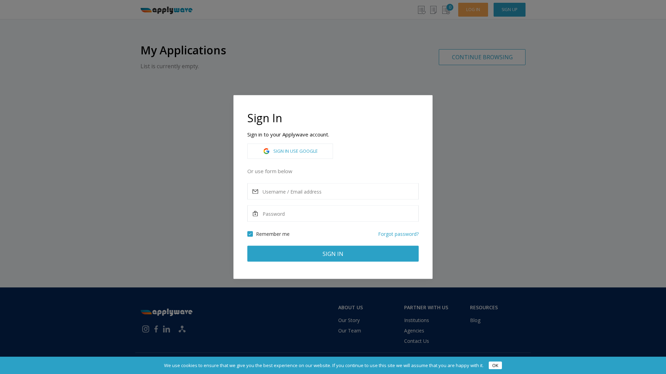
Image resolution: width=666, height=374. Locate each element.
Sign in (333, 254)
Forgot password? (398, 234)
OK (495, 365)
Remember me (273, 234)
